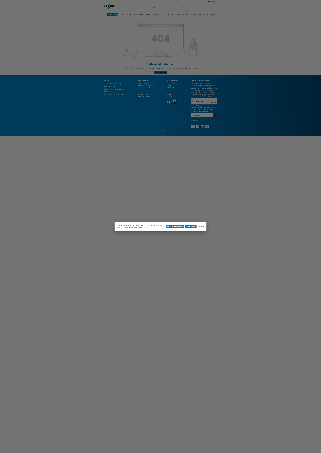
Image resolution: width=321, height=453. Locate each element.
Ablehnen (201, 227)
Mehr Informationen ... (136, 228)
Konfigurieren (190, 227)
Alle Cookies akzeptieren (175, 227)
